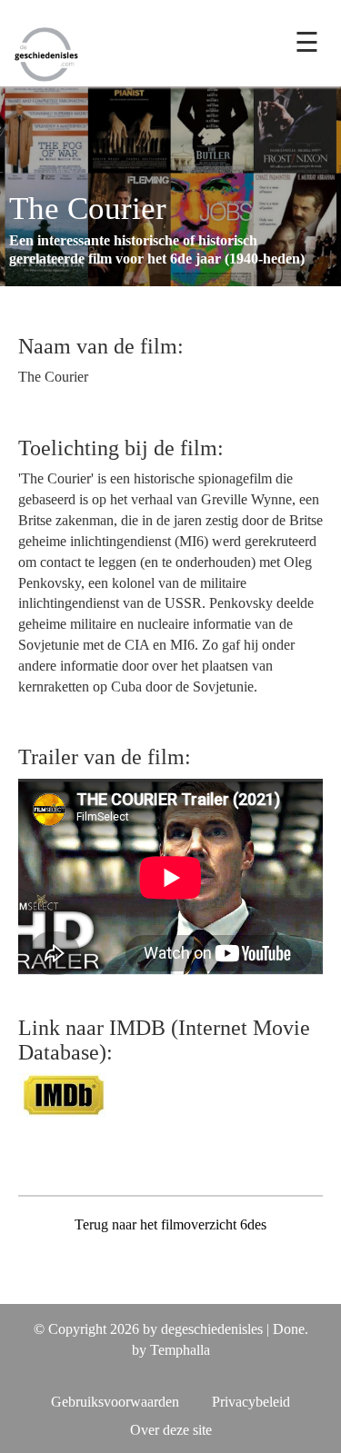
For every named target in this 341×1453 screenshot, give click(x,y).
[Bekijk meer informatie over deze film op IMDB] (63, 1093)
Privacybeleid (251, 1401)
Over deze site (171, 1430)
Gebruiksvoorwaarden (115, 1401)
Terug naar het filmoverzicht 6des (170, 1224)
